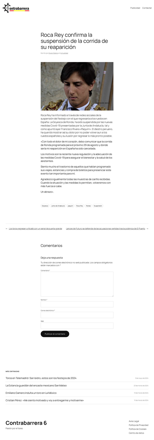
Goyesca (45, 206)
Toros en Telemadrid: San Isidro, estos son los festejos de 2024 (41, 378)
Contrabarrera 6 (26, 422)
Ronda (88, 206)
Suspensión (98, 206)
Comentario (45, 270)
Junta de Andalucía (58, 206)
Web (42, 321)
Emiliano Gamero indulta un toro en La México (31, 393)
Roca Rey (79, 206)
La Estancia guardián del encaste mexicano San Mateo (36, 385)
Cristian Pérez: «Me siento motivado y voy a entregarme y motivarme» (45, 400)
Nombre (44, 300)
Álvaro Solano (53, 53)
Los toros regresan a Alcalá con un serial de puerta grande (35, 228)
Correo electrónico (48, 310)
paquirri (70, 206)
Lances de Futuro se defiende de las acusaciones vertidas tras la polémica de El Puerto (105, 228)
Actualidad (64, 53)
